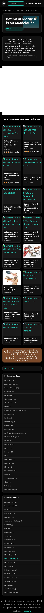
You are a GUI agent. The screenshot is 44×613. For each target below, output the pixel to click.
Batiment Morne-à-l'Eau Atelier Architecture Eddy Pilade (11, 144)
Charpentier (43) (10, 399)
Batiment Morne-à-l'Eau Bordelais (13, 208)
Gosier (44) (8, 528)
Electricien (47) (9, 414)
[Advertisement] (22, 90)
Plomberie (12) (9, 459)
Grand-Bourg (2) (10, 540)
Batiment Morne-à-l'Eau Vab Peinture (31, 339)
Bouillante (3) (9, 517)
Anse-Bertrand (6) (10, 502)
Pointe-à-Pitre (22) (10, 570)
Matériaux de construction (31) (15, 433)
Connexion (30, 3)
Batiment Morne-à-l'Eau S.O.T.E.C (31, 315)
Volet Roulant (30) (10, 490)
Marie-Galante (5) (10, 555)
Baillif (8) (7, 510)
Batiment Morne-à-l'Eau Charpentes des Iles (11, 175)
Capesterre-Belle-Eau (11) (13, 521)
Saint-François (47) (10, 578)
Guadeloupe (6, 10)
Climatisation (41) (10, 403)
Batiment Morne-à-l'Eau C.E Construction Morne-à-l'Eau (32, 207)
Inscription (38, 3)
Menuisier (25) (9, 444)
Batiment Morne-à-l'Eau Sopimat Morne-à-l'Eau (33, 144)
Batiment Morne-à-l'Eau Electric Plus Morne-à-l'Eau (11, 262)
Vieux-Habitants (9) (11, 593)
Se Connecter (9, 369)
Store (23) (7, 475)
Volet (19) (7, 486)
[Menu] (4, 3)
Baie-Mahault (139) (10, 506)
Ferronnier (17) (9, 422)
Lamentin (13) (9, 544)
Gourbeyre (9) (9, 532)
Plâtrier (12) (8, 467)
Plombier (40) (9, 463)
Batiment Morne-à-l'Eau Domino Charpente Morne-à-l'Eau (31, 235)
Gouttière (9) (8, 425)
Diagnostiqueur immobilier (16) (15, 410)
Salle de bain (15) (10, 471)
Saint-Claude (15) (10, 574)
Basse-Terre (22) (9, 513)
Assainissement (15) (11, 384)
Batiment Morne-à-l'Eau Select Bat (11, 339)
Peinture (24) (8, 452)
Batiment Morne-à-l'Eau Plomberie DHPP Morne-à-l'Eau (12, 314)
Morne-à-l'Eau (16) (11, 559)
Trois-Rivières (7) (10, 589)
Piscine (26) (8, 456)
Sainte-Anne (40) (10, 581)
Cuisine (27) (8, 407)
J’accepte (27, 611)
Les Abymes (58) (9, 551)
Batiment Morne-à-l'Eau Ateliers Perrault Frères (33, 179)
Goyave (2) (7, 536)
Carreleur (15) (9, 395)
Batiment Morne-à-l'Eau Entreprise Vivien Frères (31, 262)
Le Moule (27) (9, 547)
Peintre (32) (8, 448)
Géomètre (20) (9, 429)
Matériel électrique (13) (12, 437)
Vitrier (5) (7, 482)
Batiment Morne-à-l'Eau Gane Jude (11, 289)
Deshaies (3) (8, 525)
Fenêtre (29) (8, 418)
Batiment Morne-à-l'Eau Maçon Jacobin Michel (31, 288)
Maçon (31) (8, 441)
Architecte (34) (9, 380)
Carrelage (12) (9, 391)
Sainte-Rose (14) (9, 585)
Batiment (16, 10)
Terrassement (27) (10, 478)
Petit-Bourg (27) (9, 562)
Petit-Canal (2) (9, 566)
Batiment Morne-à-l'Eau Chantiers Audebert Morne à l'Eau (11, 235)
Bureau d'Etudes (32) (11, 388)
